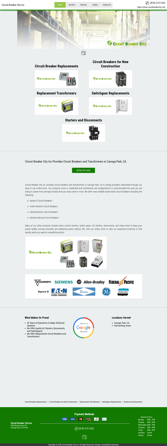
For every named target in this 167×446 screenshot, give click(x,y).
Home (60, 5)
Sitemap (98, 445)
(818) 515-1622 (83, 170)
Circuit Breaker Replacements (36, 402)
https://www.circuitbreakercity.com (151, 7)
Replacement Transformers (90, 402)
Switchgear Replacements (111, 402)
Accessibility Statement (110, 445)
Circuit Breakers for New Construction (63, 402)
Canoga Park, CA (94, 184)
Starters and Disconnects (133, 402)
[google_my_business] (83, 53)
